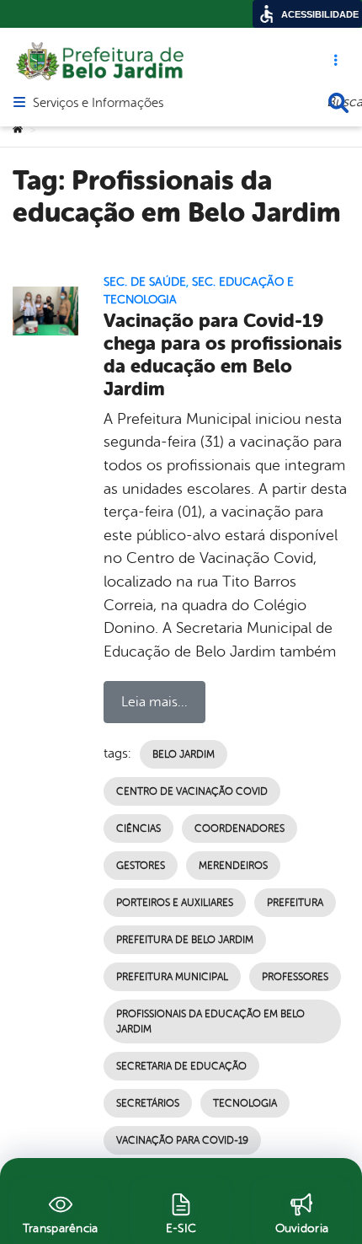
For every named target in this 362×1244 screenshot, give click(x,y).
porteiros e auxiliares (174, 903)
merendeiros (233, 865)
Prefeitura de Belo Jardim (184, 940)
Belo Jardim (183, 754)
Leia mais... (154, 702)
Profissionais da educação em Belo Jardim (210, 1021)
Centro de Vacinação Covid (192, 791)
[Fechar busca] (338, 103)
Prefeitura (295, 903)
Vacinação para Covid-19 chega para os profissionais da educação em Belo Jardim (223, 354)
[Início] (18, 129)
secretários (147, 1103)
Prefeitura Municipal (172, 977)
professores (295, 977)
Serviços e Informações (98, 103)
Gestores (140, 865)
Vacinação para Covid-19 (182, 1140)
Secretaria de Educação (181, 1066)
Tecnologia (245, 1103)
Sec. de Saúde (145, 282)
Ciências (138, 828)
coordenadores (239, 828)
